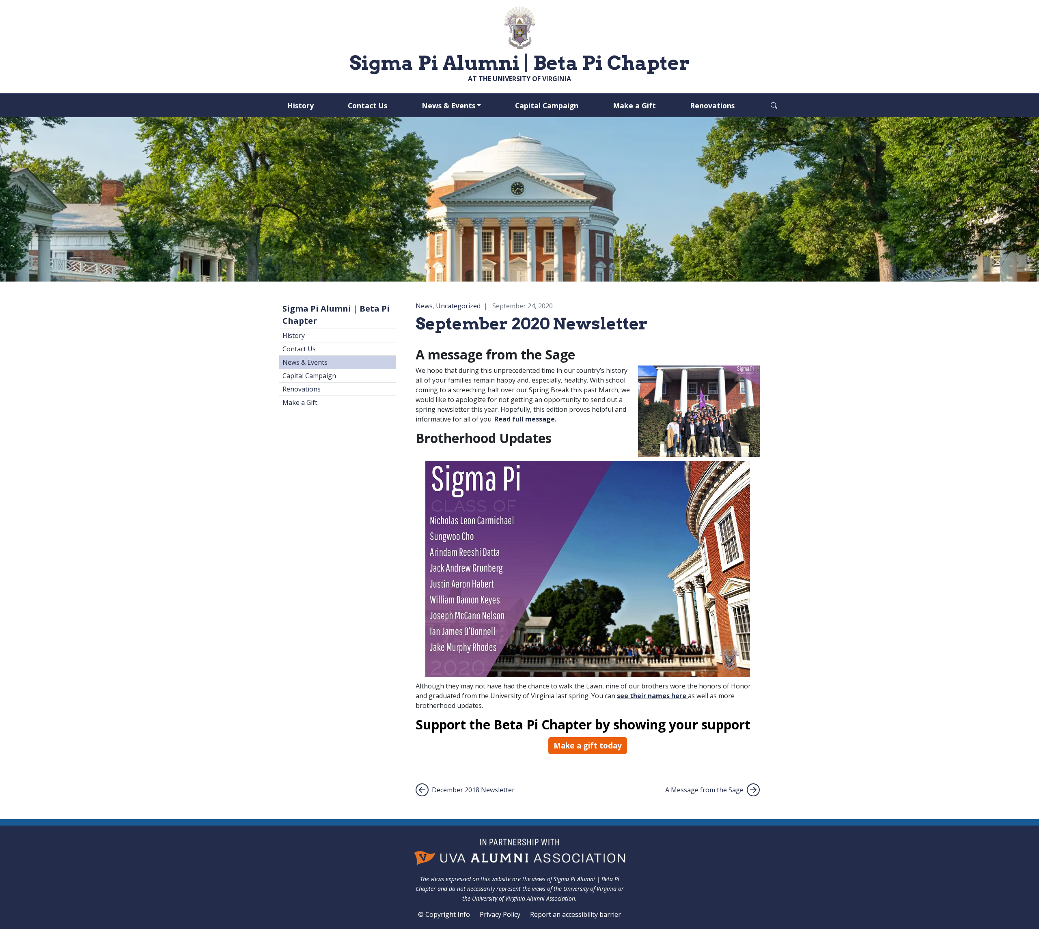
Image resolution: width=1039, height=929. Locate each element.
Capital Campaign (546, 105)
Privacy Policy (500, 914)
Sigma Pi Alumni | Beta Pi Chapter (336, 314)
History (300, 105)
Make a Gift (634, 105)
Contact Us (367, 105)
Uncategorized (458, 305)
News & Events (448, 105)
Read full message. (525, 419)
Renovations (712, 105)
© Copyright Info (444, 914)
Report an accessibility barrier (575, 914)
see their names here (652, 695)
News (424, 305)
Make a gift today (588, 745)
